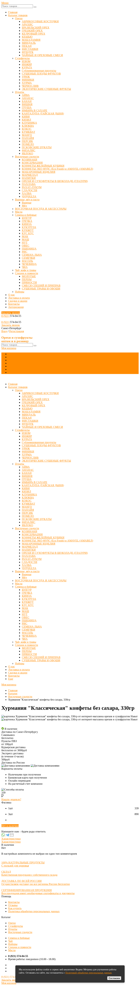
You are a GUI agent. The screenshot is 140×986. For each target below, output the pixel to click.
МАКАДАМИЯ (31, 39)
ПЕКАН (27, 46)
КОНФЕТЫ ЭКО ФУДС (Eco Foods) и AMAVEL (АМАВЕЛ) (57, 168)
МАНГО (27, 135)
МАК (25, 236)
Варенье (26, 202)
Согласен (114, 978)
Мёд (24, 205)
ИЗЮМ (26, 61)
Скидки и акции (17, 300)
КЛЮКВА (28, 125)
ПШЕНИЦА (29, 248)
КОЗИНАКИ (29, 159)
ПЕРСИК (27, 141)
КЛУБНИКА (29, 122)
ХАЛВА (27, 193)
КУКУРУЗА (29, 227)
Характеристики (11, 838)
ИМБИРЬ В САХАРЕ (34, 110)
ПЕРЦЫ (27, 279)
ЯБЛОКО (27, 153)
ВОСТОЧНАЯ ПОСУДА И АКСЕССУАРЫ (40, 208)
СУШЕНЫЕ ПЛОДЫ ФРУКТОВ (41, 73)
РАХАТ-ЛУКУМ (31, 187)
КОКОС (27, 128)
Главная (12, 12)
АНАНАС (28, 98)
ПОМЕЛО (28, 144)
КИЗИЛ (26, 119)
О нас (11, 294)
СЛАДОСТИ (29, 190)
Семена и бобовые (26, 214)
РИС (24, 251)
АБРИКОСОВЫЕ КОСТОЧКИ (40, 21)
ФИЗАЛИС (28, 150)
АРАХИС (27, 24)
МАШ (25, 239)
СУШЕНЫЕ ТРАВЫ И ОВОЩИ (41, 288)
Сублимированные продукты (39, 70)
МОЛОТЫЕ (29, 276)
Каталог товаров (17, 15)
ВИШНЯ (27, 104)
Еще (10, 372)
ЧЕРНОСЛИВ (30, 85)
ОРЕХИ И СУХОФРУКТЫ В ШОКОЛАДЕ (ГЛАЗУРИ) (55, 181)
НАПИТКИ (29, 178)
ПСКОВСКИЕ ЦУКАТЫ (37, 147)
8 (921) (5, 315)
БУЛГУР (27, 218)
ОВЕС (25, 245)
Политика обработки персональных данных (34, 911)
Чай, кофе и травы (25, 270)
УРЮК (26, 76)
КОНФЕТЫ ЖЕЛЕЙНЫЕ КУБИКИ (43, 165)
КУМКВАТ (28, 132)
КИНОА (27, 224)
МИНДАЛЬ (29, 42)
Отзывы (13, 905)
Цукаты (19, 92)
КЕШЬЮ (27, 36)
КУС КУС (28, 233)
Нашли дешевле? (11, 799)
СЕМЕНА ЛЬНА (32, 254)
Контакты (14, 304)
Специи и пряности (26, 273)
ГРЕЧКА (27, 221)
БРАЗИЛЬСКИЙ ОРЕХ (35, 27)
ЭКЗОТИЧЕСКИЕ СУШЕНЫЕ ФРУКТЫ (46, 89)
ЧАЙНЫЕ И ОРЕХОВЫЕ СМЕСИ (42, 55)
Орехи (19, 18)
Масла (18, 211)
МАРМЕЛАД (30, 175)
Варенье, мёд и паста (27, 199)
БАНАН (27, 101)
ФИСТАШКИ (30, 49)
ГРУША (27, 107)
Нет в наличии (10, 825)
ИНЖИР (27, 64)
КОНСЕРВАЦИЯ (32, 162)
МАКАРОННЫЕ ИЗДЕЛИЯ (38, 171)
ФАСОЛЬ (27, 261)
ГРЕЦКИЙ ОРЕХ (32, 30)
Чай (10, 941)
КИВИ (26, 116)
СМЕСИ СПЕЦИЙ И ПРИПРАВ (41, 285)
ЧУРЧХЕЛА (29, 196)
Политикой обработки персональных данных (88, 972)
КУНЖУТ (28, 230)
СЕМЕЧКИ (28, 257)
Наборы (19, 291)
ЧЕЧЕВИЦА (29, 264)
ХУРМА (27, 82)
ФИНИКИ (28, 79)
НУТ (24, 242)
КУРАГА (27, 67)
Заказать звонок (10, 312)
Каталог (13, 693)
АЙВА (26, 95)
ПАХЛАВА (29, 184)
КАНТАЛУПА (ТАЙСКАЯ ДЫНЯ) (43, 113)
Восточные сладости (27, 156)
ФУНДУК (27, 52)
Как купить (15, 908)
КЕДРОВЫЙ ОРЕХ (33, 33)
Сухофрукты (22, 58)
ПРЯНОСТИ (29, 282)
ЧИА (25, 267)
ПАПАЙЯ (28, 138)
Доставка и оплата (19, 297)
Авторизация (16, 307)
